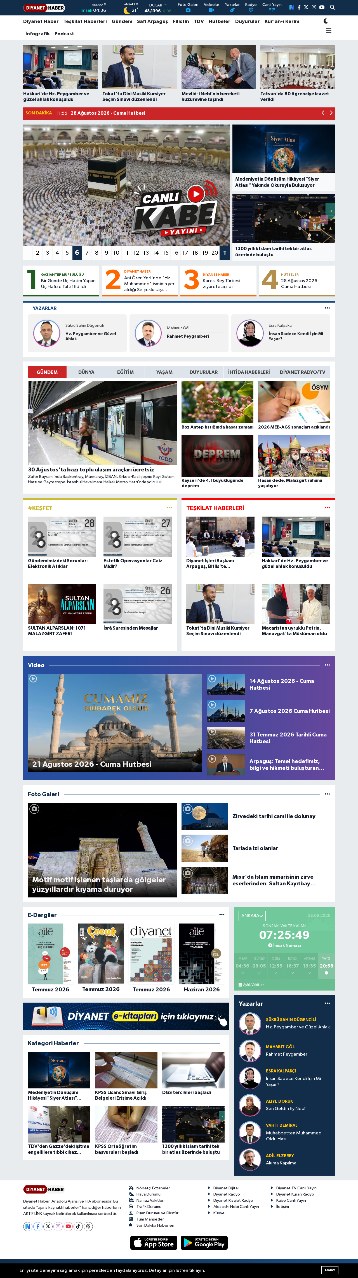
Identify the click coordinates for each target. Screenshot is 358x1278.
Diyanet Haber (41, 21)
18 (195, 253)
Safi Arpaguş (152, 21)
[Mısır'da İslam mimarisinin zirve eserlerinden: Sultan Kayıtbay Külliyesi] (205, 880)
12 (136, 253)
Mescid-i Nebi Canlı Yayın (236, 1207)
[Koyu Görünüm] (326, 21)
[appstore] (154, 1242)
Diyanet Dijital (226, 1188)
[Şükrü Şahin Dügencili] (47, 333)
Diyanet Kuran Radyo (295, 1194)
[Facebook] (38, 1226)
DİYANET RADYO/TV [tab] (302, 372)
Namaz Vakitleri (150, 1200)
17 (185, 253)
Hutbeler (219, 21)
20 (214, 253)
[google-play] (204, 1242)
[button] (323, 113)
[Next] (27, 1226)
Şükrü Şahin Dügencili (84, 325)
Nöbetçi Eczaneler (153, 1188)
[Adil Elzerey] (250, 1159)
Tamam (329, 1270)
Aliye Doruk (279, 1101)
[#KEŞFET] (169, 508)
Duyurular (247, 21)
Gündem (122, 21)
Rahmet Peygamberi (188, 336)
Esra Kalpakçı (280, 325)
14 (156, 253)
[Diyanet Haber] (44, 8)
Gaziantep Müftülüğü (62, 274)
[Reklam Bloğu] (126, 1016)
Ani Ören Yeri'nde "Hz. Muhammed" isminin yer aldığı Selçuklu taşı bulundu (149, 284)
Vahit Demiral (282, 1125)
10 (116, 253)
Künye (219, 1213)
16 (175, 253)
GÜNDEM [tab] (47, 372)
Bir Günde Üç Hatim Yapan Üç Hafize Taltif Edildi (68, 283)
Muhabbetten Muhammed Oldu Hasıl (294, 1136)
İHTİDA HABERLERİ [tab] (249, 372)
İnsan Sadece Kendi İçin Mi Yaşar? (296, 336)
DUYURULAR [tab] (204, 372)
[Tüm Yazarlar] (327, 308)
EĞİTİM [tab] (125, 372)
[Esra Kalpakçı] (250, 333)
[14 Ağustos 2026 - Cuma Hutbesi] (226, 684)
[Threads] (88, 1226)
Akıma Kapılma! (282, 1163)
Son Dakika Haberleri (155, 1225)
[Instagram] (58, 1226)
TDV (199, 21)
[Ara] (332, 7)
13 (146, 253)
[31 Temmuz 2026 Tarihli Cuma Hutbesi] (226, 738)
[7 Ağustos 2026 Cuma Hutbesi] (226, 711)
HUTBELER (290, 274)
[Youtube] (68, 1226)
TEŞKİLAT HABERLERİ (215, 508)
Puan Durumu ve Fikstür (157, 1213)
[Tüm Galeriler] (327, 794)
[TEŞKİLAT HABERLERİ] (327, 508)
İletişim (282, 1207)
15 (166, 253)
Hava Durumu (148, 1194)
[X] (48, 1226)
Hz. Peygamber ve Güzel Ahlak (90, 336)
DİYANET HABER (137, 271)
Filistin (181, 21)
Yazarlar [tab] (44, 308)
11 (126, 253)
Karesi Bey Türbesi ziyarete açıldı (221, 283)
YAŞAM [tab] (164, 372)
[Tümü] (222, 915)
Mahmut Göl (178, 328)
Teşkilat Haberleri (85, 21)
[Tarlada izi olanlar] (205, 848)
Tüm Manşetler (150, 1219)
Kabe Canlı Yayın (291, 1200)
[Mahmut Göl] (148, 333)
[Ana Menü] (328, 31)
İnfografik (37, 33)
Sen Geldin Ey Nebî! (286, 1108)
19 (205, 253)
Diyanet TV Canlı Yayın (296, 1188)
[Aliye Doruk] (250, 1105)
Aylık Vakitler (253, 985)
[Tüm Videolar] (327, 665)
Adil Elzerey (280, 1156)
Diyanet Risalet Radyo (233, 1200)
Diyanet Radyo (226, 1194)
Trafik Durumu (148, 1207)
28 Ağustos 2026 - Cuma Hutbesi (300, 283)
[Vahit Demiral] (250, 1132)
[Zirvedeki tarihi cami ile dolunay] (205, 816)
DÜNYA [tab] (86, 372)
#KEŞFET (40, 508)
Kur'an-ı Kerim (282, 21)
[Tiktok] (78, 1226)
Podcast (64, 33)
